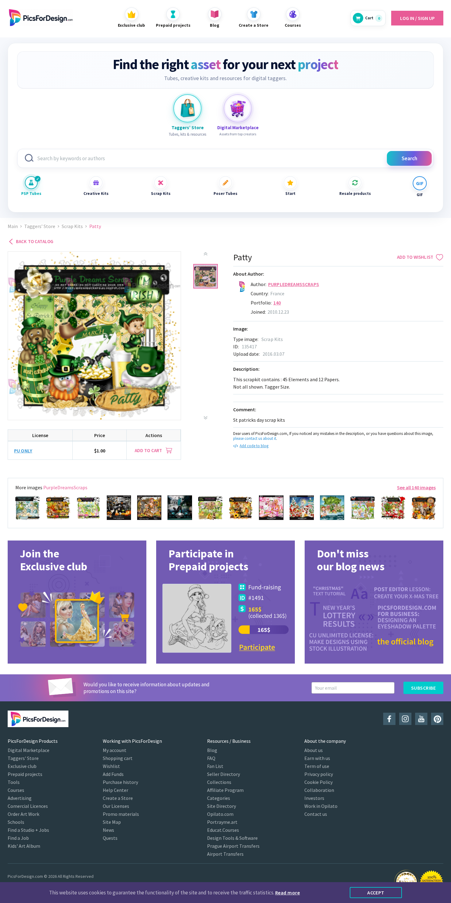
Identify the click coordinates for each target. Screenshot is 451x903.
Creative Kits (96, 193)
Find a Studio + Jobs (28, 830)
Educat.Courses (223, 830)
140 (277, 303)
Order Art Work (23, 814)
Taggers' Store (23, 758)
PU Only (23, 451)
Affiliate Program (225, 790)
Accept (375, 892)
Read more (287, 892)
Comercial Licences (28, 806)
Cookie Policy (318, 782)
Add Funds (113, 774)
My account (114, 750)
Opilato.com (220, 814)
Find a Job (18, 838)
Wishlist (111, 766)
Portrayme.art (222, 822)
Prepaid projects (25, 774)
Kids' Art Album (24, 846)
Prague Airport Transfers (233, 846)
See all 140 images (416, 487)
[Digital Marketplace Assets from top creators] (238, 108)
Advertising (20, 798)
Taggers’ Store (39, 226)
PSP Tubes (31, 193)
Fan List (215, 766)
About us (313, 750)
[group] (77, 602)
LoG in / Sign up (417, 18)
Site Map (112, 822)
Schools (16, 822)
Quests (110, 838)
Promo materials (121, 814)
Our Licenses (116, 806)
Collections (219, 782)
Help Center (115, 790)
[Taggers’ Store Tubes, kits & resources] (187, 108)
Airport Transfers (225, 854)
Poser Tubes (225, 193)
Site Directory (221, 806)
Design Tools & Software (232, 838)
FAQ (211, 758)
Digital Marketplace (28, 750)
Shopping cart (118, 758)
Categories (218, 798)
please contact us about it (254, 438)
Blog (212, 750)
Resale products (355, 193)
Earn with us (317, 758)
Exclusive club (22, 766)
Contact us (315, 814)
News (108, 830)
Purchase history (120, 782)
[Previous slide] (205, 253)
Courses (16, 790)
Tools (14, 782)
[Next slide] (205, 417)
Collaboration (319, 790)
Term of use (316, 766)
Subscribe (423, 688)
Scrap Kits (161, 193)
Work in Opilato (320, 806)
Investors (314, 798)
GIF (420, 194)
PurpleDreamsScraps (293, 284)
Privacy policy (318, 774)
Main (13, 226)
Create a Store (118, 798)
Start (290, 193)
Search (409, 158)
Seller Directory (223, 774)
